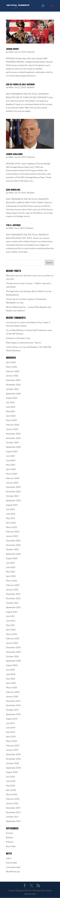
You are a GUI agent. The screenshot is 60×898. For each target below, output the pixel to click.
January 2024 (12, 482)
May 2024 (10, 464)
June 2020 (10, 674)
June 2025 (10, 407)
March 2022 (11, 580)
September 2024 (13, 447)
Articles (9, 833)
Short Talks (11, 846)
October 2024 (12, 442)
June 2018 (10, 781)
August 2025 (11, 398)
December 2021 (13, 594)
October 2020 (12, 656)
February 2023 (12, 531)
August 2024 (11, 451)
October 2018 (12, 763)
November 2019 (13, 705)
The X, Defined (13, 225)
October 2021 (12, 603)
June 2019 (10, 727)
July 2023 (10, 509)
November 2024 (13, 438)
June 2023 (10, 514)
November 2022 (13, 545)
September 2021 (13, 607)
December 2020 (13, 647)
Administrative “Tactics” (31, 342)
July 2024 (10, 456)
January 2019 (12, 750)
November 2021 (13, 598)
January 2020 (12, 696)
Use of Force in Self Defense (20, 84)
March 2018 (11, 794)
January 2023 (12, 536)
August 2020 (11, 665)
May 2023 (10, 518)
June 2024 (10, 460)
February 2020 (12, 692)
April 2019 (11, 736)
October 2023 (12, 496)
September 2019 (13, 714)
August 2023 (11, 505)
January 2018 (12, 803)
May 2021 (10, 625)
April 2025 (11, 416)
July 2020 (10, 669)
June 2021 (10, 620)
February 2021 (12, 638)
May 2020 (10, 678)
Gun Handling (13, 190)
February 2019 (12, 745)
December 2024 (13, 433)
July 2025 (10, 402)
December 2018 (13, 754)
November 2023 (13, 491)
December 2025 (13, 380)
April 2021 (11, 629)
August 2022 (11, 558)
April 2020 (11, 683)
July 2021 (10, 616)
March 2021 (11, 634)
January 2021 (12, 643)
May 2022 (10, 571)
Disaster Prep (24, 338)
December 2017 (13, 808)
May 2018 (10, 785)
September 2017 (13, 821)
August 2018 (11, 772)
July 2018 (10, 776)
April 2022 (11, 576)
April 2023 (11, 522)
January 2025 (12, 429)
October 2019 (12, 710)
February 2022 (12, 585)
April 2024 (11, 469)
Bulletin (31, 87)
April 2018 (11, 790)
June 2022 (10, 567)
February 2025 (12, 424)
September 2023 (13, 500)
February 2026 (12, 371)
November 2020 (13, 652)
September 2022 (13, 554)
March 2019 (11, 741)
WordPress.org (13, 871)
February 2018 (12, 799)
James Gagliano (14, 154)
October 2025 (12, 389)
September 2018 (13, 768)
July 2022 (10, 563)
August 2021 (11, 612)
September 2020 (13, 660)
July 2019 (10, 723)
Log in (8, 858)
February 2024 (12, 478)
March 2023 (11, 527)
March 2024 (11, 473)
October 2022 (12, 549)
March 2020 (11, 687)
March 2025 (11, 420)
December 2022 (13, 540)
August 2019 (11, 718)
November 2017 (13, 812)
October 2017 (12, 816)
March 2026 (11, 367)
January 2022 (12, 589)
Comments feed (13, 867)
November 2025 (13, 384)
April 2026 (11, 362)
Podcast (31, 52)
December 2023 (13, 487)
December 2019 (13, 701)
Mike (11, 52)
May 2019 (10, 732)
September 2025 (13, 393)
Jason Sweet (12, 49)
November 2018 (13, 759)
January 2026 (12, 375)
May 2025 (10, 411)
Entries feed (11, 862)
